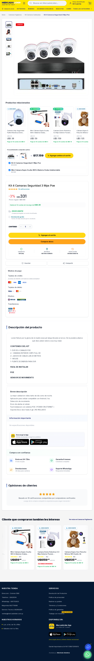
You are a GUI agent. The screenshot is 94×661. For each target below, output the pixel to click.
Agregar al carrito (48, 235)
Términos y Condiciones (57, 605)
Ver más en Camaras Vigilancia (80, 519)
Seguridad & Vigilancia (45, 9)
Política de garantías (56, 609)
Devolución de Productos (58, 593)
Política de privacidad (56, 597)
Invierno (31, 9)
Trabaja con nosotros (56, 613)
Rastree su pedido (55, 601)
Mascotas (60, 9)
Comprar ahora (47, 242)
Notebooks (21, 9)
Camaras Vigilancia (15, 15)
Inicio (3, 15)
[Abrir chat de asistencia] (88, 647)
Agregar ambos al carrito (60, 155)
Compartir (69, 263)
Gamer (68, 9)
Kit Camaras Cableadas (33, 15)
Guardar (27, 263)
